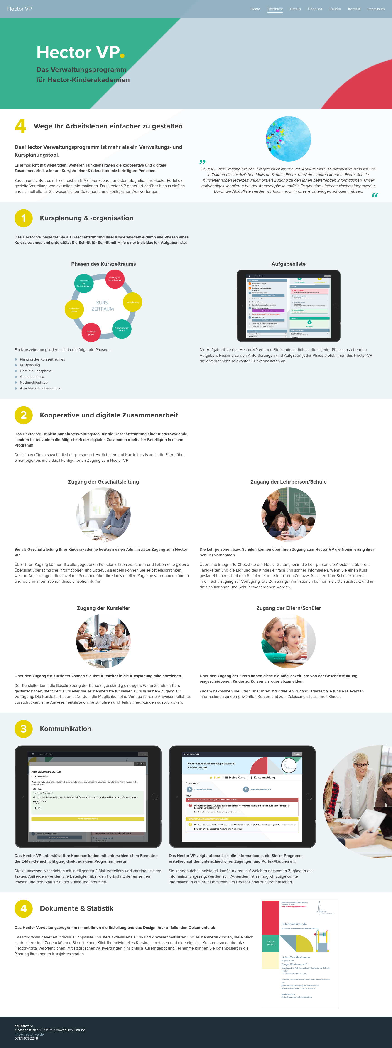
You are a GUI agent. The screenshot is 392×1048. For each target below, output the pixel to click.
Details (295, 9)
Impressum (376, 9)
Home (255, 9)
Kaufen (335, 9)
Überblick (275, 9)
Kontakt (354, 9)
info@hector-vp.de (29, 1034)
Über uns (315, 9)
